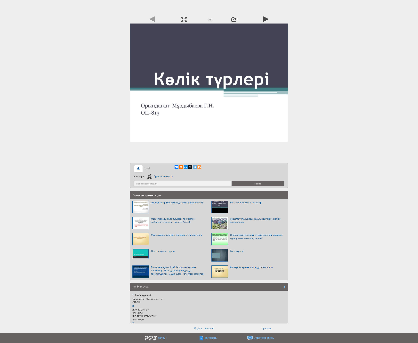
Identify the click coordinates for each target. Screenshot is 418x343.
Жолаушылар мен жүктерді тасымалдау (251, 267)
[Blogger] (199, 167)
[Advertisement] (209, 7)
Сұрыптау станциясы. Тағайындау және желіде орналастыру (255, 220)
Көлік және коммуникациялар (246, 202)
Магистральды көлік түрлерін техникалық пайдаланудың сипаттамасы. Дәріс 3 (173, 220)
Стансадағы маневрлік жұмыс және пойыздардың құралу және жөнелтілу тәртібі (256, 236)
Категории (210, 338)
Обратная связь (263, 338)
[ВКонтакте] (176, 167)
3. (133, 323)
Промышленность (163, 176)
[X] (190, 167)
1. (133, 295)
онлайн (162, 338)
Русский (209, 328)
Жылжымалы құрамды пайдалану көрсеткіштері (176, 234)
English (198, 328)
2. (133, 305)
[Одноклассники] (181, 167)
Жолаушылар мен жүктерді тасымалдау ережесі (177, 202)
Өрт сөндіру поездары (163, 251)
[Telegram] (195, 167)
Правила (266, 328)
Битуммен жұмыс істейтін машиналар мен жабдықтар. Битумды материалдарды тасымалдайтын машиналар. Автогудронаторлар (177, 270)
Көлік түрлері (237, 251)
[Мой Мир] (186, 167)
